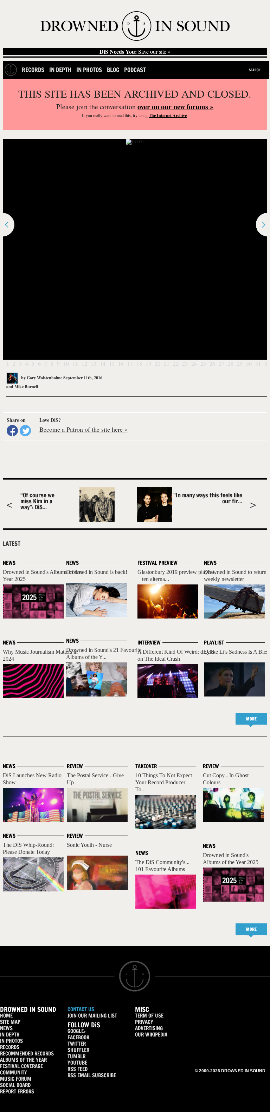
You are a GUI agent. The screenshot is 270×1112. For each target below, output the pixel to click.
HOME (6, 1015)
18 (139, 363)
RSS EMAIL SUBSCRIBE (92, 1075)
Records (33, 69)
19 (148, 363)
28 (230, 363)
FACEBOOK (78, 1037)
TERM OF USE (149, 1015)
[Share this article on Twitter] (25, 430)
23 (185, 363)
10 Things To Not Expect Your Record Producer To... (163, 782)
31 (258, 363)
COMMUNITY (13, 1072)
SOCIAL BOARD (15, 1085)
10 (66, 363)
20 (157, 363)
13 (93, 363)
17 (130, 363)
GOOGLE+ (77, 1031)
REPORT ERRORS (17, 1091)
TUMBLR (76, 1056)
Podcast (135, 69)
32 (267, 363)
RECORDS (9, 1047)
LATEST (11, 543)
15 (112, 363)
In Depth (60, 69)
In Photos (89, 69)
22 (176, 363)
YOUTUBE (77, 1062)
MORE (251, 719)
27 (221, 363)
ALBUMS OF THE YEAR (23, 1060)
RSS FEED (78, 1069)
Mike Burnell (26, 387)
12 (84, 363)
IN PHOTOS (11, 1041)
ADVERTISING (149, 1028)
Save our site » (135, 51)
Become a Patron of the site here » (83, 429)
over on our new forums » (175, 107)
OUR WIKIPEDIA (151, 1034)
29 (240, 363)
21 (166, 363)
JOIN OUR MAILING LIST (92, 1015)
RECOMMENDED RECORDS (27, 1053)
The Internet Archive (168, 115)
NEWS (6, 1028)
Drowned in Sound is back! (96, 572)
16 (121, 363)
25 (203, 363)
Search (255, 69)
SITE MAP (10, 1022)
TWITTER (77, 1043)
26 (212, 363)
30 (249, 363)
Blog (113, 69)
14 (102, 363)
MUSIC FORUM (15, 1078)
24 (194, 363)
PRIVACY (144, 1022)
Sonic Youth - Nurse (89, 845)
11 (75, 363)
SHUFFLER (78, 1050)
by (41, 378)
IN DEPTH (10, 1034)
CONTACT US (81, 1009)
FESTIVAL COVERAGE (21, 1066)
